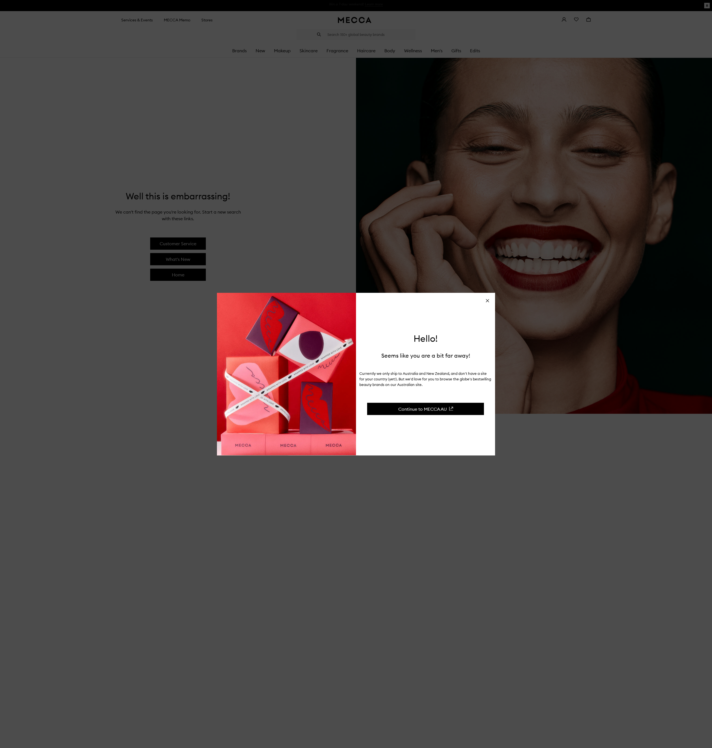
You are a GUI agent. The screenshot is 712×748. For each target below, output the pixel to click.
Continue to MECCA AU (422, 409)
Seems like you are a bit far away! (425, 355)
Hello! (426, 338)
